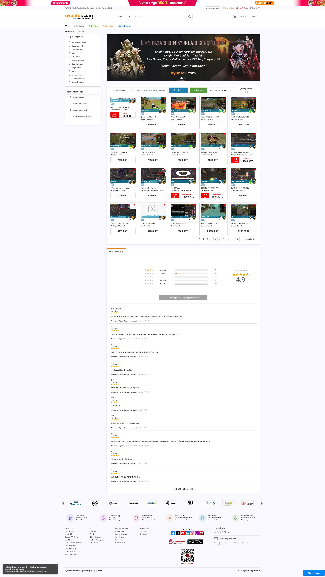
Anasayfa (70, 32)
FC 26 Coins (76, 57)
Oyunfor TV (256, 8)
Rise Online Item (78, 82)
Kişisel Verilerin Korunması (74, 543)
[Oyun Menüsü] (67, 25)
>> (242, 239)
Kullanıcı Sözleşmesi (97, 540)
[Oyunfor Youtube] (183, 533)
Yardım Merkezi (120, 543)
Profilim (92, 534)
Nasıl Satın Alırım (121, 534)
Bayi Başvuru (69, 531)
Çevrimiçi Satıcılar (246, 89)
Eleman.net (143, 531)
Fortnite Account (78, 60)
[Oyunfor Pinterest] (201, 533)
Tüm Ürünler (80, 26)
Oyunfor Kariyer (145, 528)
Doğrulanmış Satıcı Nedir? (82, 117)
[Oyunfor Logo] (79, 16)
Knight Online (76, 68)
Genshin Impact (77, 64)
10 (237, 239)
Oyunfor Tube (243, 8)
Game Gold (109, 26)
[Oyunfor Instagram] (192, 533)
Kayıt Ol (92, 528)
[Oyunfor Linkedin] (187, 533)
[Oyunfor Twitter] (178, 533)
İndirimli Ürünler (125, 26)
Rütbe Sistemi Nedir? (80, 110)
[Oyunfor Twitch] (197, 533)
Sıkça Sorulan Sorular (122, 528)
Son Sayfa (250, 239)
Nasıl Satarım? (78, 97)
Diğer (74, 53)
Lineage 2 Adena (78, 78)
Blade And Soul (77, 46)
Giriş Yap (93, 531)
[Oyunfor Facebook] (173, 533)
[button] (181, 78)
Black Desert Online (79, 42)
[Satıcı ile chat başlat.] (112, 104)
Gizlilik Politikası (70, 552)
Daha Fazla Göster (184, 489)
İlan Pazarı (94, 26)
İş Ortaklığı (68, 534)
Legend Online (77, 75)
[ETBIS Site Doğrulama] (187, 557)
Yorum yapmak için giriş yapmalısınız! (183, 297)
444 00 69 (220, 532)
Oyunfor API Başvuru (72, 537)
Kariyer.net (143, 534)
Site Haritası (94, 543)
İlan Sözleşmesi (70, 546)
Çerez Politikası (70, 549)
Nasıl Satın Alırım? (80, 104)
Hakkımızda (69, 528)
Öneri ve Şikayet (120, 540)
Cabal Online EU (77, 49)
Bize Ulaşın (69, 540)
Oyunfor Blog (229, 8)
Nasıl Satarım (119, 537)
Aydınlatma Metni (71, 554)
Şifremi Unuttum (95, 537)
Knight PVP (76, 71)
